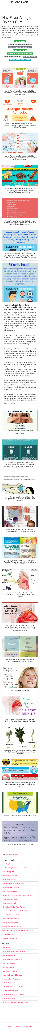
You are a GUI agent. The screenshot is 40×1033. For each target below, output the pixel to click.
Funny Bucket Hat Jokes (10, 876)
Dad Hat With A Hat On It (10, 915)
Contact (17, 1027)
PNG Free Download (9, 963)
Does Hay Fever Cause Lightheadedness (15, 864)
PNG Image (6, 948)
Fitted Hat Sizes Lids (9, 879)
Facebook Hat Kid (8, 934)
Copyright (20, 1029)
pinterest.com (13, 855)
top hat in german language (12, 57)
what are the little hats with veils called (20, 53)
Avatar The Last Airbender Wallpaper (14, 951)
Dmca (9, 1027)
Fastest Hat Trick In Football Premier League (17, 895)
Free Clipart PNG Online (10, 971)
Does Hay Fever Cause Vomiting (13, 883)
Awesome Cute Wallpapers (11, 979)
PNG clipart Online (8, 967)
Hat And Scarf (19, 2)
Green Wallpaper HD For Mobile (12, 975)
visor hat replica (20, 41)
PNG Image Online (8, 955)
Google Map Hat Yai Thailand (12, 926)
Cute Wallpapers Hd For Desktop (13, 995)
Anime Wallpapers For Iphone (12, 959)
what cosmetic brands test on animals (20, 44)
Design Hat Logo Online (10, 899)
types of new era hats (20, 50)
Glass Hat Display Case (10, 891)
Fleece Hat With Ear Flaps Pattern (13, 907)
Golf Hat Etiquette (8, 872)
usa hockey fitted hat (29, 57)
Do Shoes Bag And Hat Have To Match (15, 868)
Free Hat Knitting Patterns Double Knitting (16, 911)
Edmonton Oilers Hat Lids (10, 887)
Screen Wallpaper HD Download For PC (15, 1002)
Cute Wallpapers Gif (8, 998)
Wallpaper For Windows (10, 991)
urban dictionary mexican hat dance (20, 47)
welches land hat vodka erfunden (20, 60)
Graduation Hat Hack (9, 903)
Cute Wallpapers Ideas (9, 983)
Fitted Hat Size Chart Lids (10, 919)
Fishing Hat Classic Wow (10, 923)
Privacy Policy (27, 1027)
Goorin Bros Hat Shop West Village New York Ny (18, 930)
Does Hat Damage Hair (10, 938)
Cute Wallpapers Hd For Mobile (12, 987)
